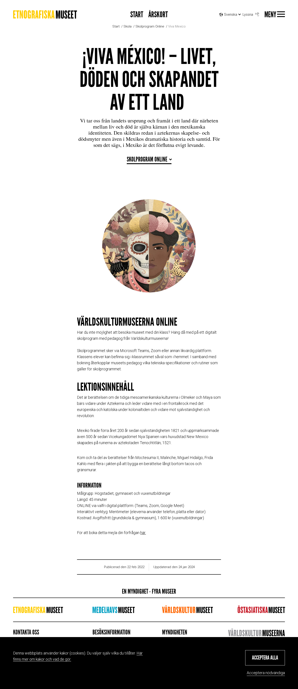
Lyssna (248, 14)
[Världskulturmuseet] (187, 611)
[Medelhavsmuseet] (113, 611)
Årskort (158, 14)
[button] (265, 657)
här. (143, 532)
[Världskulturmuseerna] (256, 633)
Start (136, 14)
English (232, 25)
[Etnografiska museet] (45, 16)
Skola (127, 26)
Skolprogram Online (149, 26)
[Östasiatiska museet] (261, 611)
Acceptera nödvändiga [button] (266, 672)
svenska (230, 20)
